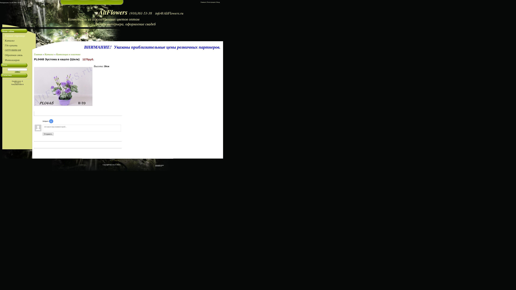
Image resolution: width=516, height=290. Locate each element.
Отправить (48, 134)
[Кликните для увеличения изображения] (63, 86)
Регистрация (211, 2)
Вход (218, 2)
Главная (203, 2)
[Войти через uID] (51, 121)
